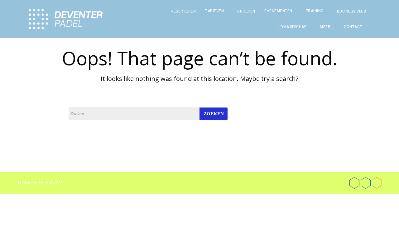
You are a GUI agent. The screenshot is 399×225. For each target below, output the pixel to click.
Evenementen (278, 11)
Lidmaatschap (291, 27)
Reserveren (183, 11)
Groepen (246, 11)
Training (315, 11)
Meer (325, 27)
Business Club (352, 11)
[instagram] (377, 183)
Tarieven (214, 11)
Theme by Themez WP (39, 182)
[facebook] (354, 183)
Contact (353, 27)
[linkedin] (366, 183)
